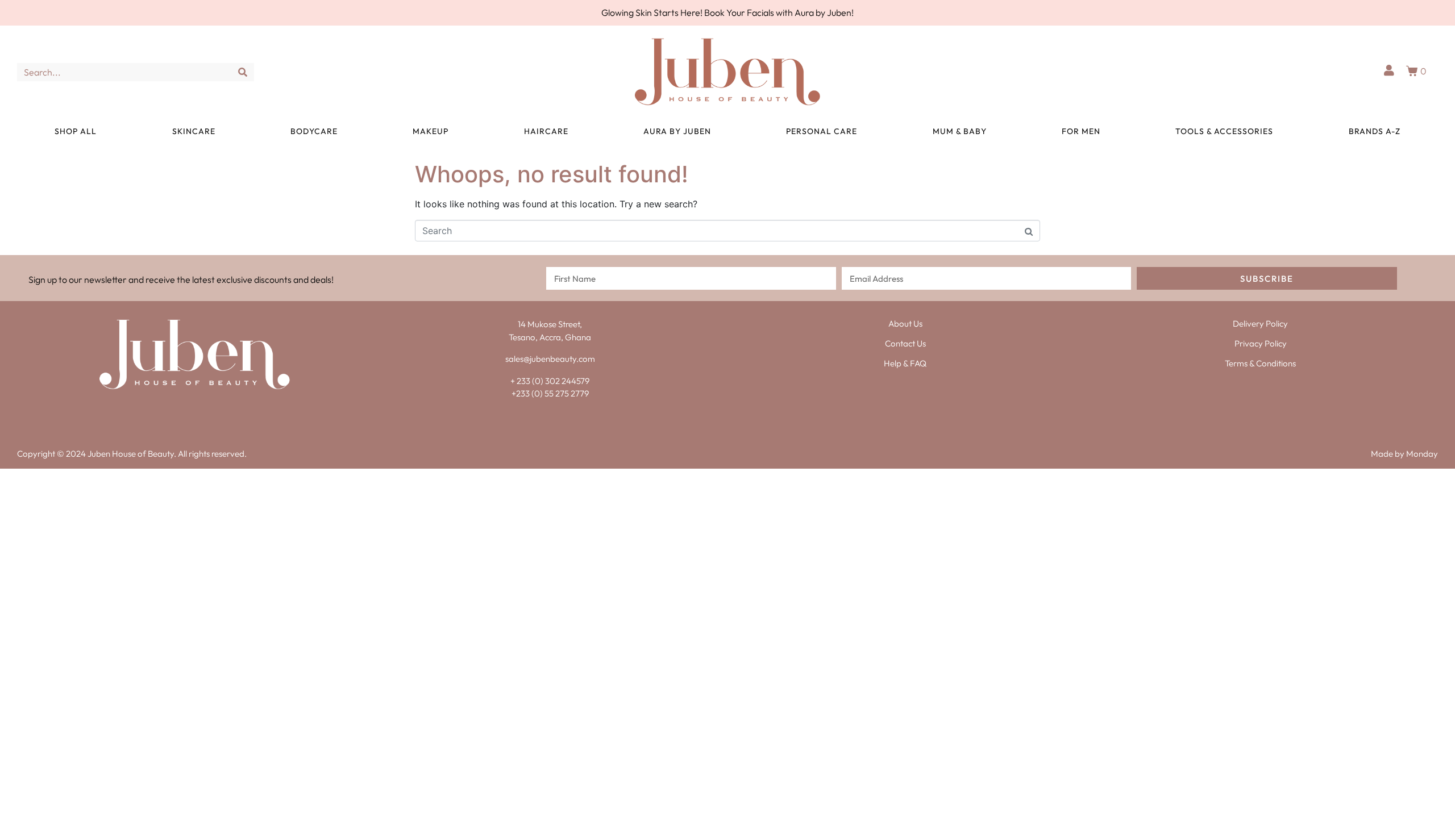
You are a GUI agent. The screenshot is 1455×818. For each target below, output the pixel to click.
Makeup (430, 131)
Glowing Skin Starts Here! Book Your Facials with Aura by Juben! (727, 12)
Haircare (546, 131)
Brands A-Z (1374, 131)
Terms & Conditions (1260, 363)
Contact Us (905, 343)
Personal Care (821, 131)
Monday (1422, 453)
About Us (905, 323)
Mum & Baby (960, 131)
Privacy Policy (1260, 343)
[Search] (242, 72)
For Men (1081, 131)
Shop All (76, 131)
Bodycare (314, 131)
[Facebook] (183, 412)
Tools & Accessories (1224, 131)
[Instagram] (206, 412)
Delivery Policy (1260, 323)
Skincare (193, 131)
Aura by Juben (677, 131)
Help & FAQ (905, 363)
